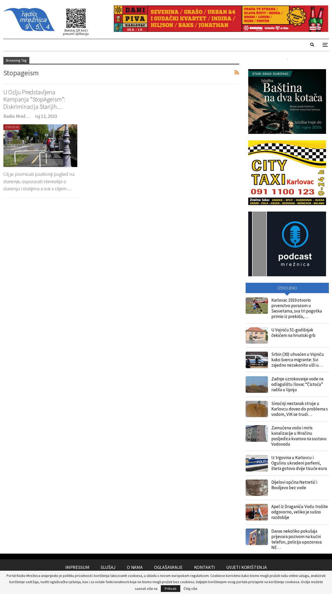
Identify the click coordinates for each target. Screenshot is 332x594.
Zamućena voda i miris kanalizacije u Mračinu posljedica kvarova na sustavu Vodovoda (299, 436)
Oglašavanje (168, 567)
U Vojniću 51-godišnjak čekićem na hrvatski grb (293, 332)
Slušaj (108, 567)
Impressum (77, 567)
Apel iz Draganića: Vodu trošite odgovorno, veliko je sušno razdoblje (299, 512)
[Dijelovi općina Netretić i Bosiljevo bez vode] (257, 488)
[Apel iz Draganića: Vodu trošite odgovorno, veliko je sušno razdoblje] (257, 512)
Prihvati (170, 588)
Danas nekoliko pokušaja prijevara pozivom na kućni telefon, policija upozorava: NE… (296, 539)
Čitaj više (190, 588)
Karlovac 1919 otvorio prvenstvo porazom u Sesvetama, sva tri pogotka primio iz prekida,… (296, 308)
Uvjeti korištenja (246, 567)
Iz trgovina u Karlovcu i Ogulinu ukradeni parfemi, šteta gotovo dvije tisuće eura (299, 463)
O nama (135, 567)
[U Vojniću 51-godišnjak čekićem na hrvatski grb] (257, 335)
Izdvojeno (12, 127)
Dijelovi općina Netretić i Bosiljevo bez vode (294, 484)
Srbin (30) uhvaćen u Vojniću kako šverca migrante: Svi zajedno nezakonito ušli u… (297, 359)
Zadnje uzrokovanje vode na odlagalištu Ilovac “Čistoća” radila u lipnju (297, 384)
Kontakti (204, 567)
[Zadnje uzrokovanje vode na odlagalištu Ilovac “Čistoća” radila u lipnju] (257, 384)
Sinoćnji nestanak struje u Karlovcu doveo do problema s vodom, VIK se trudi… (299, 409)
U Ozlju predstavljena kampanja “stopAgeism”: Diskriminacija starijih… (34, 99)
